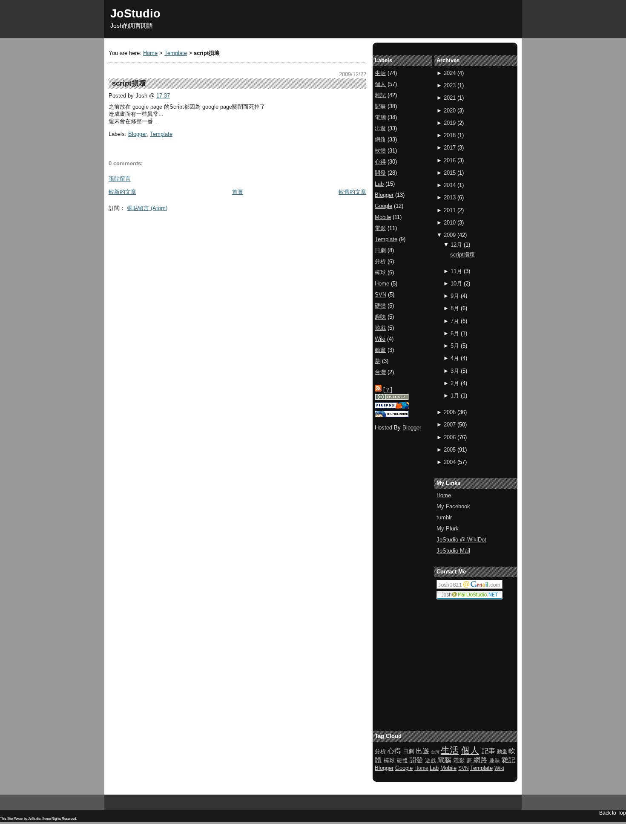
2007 (450, 424)
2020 (450, 110)
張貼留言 (120, 179)
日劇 (380, 250)
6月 (455, 333)
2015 (450, 173)
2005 (450, 450)
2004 (450, 462)
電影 (380, 228)
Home (150, 53)
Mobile (383, 217)
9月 (455, 296)
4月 (455, 358)
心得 (380, 161)
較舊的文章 (352, 192)
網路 (380, 139)
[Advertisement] (264, 234)
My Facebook (453, 506)
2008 (450, 412)
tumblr (444, 517)
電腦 (380, 117)
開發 (380, 173)
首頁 (237, 192)
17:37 (163, 95)
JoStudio (135, 13)
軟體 (380, 150)
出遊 (380, 128)
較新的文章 (122, 192)
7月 (455, 321)
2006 (450, 437)
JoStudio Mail (453, 550)
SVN (380, 294)
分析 (380, 261)
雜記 (380, 95)
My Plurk (447, 528)
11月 (456, 271)
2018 (450, 135)
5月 (455, 346)
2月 (455, 383)
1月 (455, 395)
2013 (450, 197)
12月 (456, 245)
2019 (450, 123)
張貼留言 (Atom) (147, 208)
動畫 (380, 350)
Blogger (137, 134)
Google (383, 206)
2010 (450, 222)
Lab (379, 184)
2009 (450, 235)
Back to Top (612, 812)
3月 (455, 371)
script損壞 (462, 254)
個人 (380, 84)
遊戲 (380, 328)
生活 (380, 73)
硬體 (380, 306)
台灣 (380, 372)
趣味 (380, 317)
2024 (450, 73)
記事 (380, 106)
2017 (450, 147)
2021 (450, 98)
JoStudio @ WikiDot (461, 539)
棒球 (380, 272)
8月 (455, 308)
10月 (456, 283)
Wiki (380, 339)
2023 (450, 85)
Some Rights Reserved (59, 819)
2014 (450, 185)
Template (175, 53)
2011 (450, 210)
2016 (450, 160)
